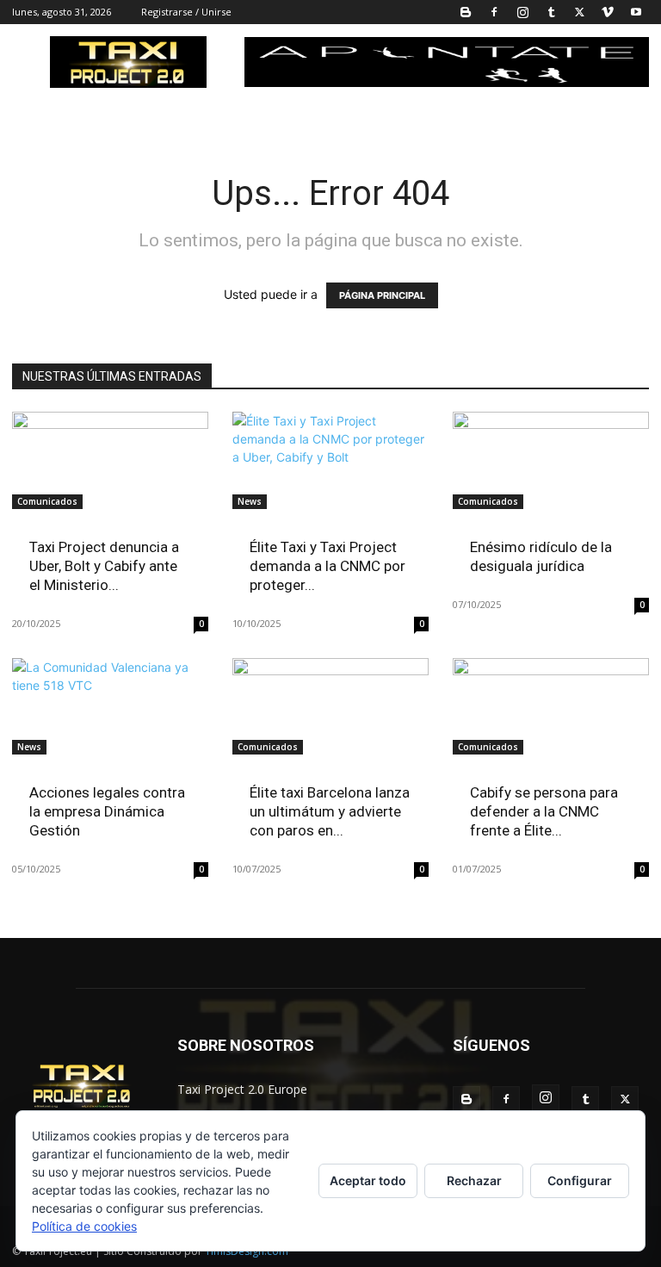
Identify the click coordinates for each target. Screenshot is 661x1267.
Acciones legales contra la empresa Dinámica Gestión (107, 811)
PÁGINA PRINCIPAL (382, 295)
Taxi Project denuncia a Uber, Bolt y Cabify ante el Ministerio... (104, 565)
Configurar (579, 1180)
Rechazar (474, 1180)
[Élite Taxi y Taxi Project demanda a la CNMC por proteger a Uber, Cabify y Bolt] (330, 460)
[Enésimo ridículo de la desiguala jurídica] (551, 460)
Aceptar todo (368, 1180)
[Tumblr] (551, 12)
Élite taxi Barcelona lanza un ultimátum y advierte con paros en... (330, 811)
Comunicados (47, 501)
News (250, 501)
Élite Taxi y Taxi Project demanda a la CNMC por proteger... (327, 565)
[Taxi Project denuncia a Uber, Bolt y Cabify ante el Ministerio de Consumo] (110, 460)
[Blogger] (466, 12)
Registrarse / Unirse (186, 11)
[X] (579, 12)
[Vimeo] (608, 12)
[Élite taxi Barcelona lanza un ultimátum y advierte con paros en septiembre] (330, 706)
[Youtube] (636, 12)
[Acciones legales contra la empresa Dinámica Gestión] (110, 706)
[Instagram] (522, 12)
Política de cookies (84, 1226)
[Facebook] (494, 12)
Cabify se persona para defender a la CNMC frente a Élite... (544, 811)
